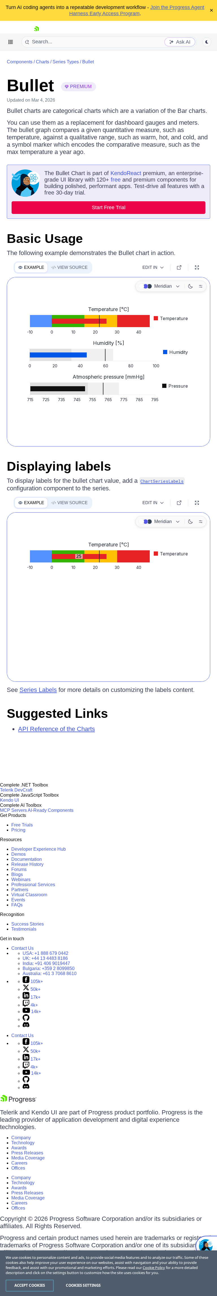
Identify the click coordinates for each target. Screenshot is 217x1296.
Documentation (26, 859)
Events (18, 899)
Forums (19, 869)
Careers (19, 1163)
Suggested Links (57, 713)
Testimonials (23, 929)
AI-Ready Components (50, 810)
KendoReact (125, 173)
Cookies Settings (83, 1285)
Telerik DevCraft (16, 790)
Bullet (88, 61)
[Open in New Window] (179, 267)
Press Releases (27, 1152)
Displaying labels (59, 466)
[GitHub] (26, 1019)
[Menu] (11, 42)
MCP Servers (13, 810)
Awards (19, 1147)
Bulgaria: (49, 968)
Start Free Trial (108, 207)
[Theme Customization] (200, 286)
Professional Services (33, 884)
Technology (22, 1142)
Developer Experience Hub (38, 849)
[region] (108, 1273)
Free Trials (22, 825)
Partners (19, 889)
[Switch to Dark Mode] (190, 286)
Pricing (18, 830)
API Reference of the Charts (56, 728)
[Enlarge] (196, 267)
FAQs (17, 904)
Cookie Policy (154, 1267)
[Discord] (26, 1026)
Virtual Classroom (29, 894)
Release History (27, 864)
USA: (45, 953)
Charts (42, 61)
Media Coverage (28, 1158)
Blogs (17, 874)
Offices (18, 1168)
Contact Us (22, 948)
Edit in (149, 267)
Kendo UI (9, 800)
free (116, 179)
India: (46, 963)
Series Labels (38, 689)
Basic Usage (45, 238)
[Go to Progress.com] (18, 1101)
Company (21, 1137)
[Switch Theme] (206, 41)
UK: (45, 958)
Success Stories (27, 924)
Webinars (21, 879)
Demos (18, 854)
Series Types (66, 61)
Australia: (50, 973)
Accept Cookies (29, 1285)
